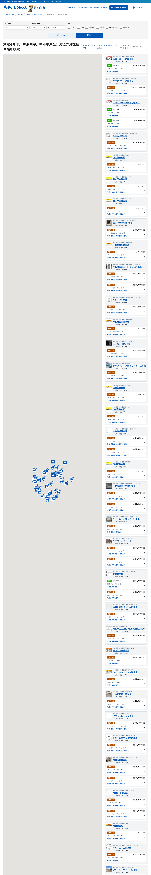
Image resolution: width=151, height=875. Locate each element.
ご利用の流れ (70, 7)
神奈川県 (20, 14)
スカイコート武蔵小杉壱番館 (126, 102)
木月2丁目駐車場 (120, 793)
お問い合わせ (94, 7)
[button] (57, 475)
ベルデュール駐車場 (122, 848)
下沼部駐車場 (119, 387)
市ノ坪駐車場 (119, 157)
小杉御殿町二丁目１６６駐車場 (127, 267)
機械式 (102, 27)
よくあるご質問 (82, 7)
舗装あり (126, 27)
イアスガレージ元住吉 (123, 716)
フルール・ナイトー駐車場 (125, 870)
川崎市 (28, 14)
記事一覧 (104, 7)
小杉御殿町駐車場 (121, 322)
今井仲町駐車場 (120, 431)
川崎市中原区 (38, 14)
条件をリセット (61, 35)
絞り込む (89, 35)
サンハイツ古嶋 (120, 300)
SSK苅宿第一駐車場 (122, 694)
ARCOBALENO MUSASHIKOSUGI (129, 629)
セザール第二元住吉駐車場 (125, 738)
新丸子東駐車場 (120, 179)
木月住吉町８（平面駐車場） (126, 607)
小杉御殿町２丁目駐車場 (124, 486)
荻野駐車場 (118, 574)
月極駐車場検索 (9, 14)
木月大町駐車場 (120, 760)
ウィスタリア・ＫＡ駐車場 (125, 672)
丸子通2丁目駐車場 (121, 344)
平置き (73, 27)
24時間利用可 (113, 27)
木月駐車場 (118, 826)
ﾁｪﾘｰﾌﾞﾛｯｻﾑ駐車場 (121, 650)
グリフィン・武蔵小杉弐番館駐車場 (129, 366)
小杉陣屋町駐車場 (121, 245)
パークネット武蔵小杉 (123, 81)
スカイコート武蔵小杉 (123, 59)
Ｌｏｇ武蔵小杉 (120, 135)
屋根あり (92, 27)
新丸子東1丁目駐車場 (123, 223)
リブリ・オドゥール (122, 541)
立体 (82, 27)
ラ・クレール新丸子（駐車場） (127, 519)
